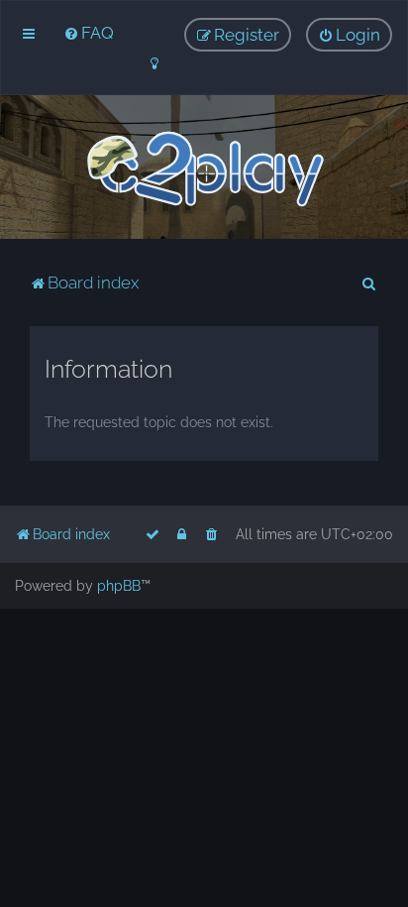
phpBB (119, 586)
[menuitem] (88, 33)
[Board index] (204, 169)
